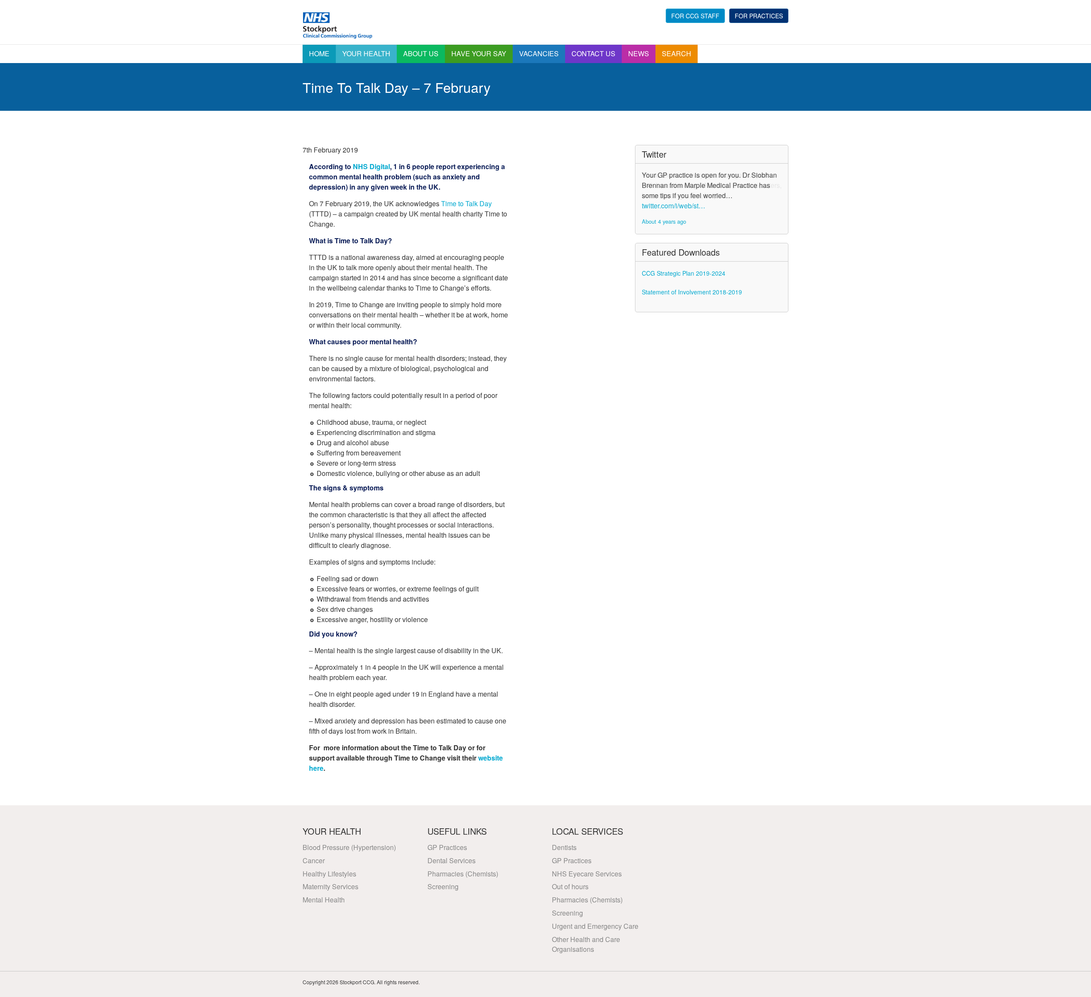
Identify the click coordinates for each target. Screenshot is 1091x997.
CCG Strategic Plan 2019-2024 (683, 273)
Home (319, 53)
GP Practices (447, 847)
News (638, 53)
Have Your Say (478, 53)
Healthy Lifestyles (329, 874)
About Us (421, 53)
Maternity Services (330, 886)
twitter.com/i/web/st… (673, 205)
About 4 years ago (664, 221)
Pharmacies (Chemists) (462, 874)
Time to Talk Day (466, 203)
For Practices (759, 16)
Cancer (314, 860)
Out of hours (570, 886)
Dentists (564, 847)
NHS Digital (371, 166)
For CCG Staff (695, 16)
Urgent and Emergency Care (595, 926)
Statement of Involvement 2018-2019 (692, 292)
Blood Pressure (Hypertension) (349, 847)
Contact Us (593, 53)
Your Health (366, 53)
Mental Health (324, 900)
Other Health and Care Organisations (586, 944)
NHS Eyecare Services (587, 874)
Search (676, 53)
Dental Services (451, 860)
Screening (443, 886)
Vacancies (539, 53)
